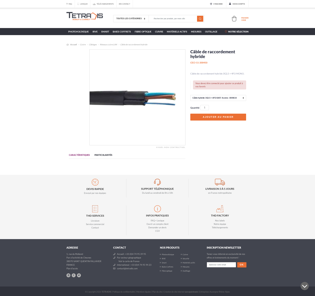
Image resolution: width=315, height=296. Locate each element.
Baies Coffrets (122, 31)
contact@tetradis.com (127, 268)
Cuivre (159, 31)
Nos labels (220, 220)
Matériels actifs (177, 31)
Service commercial (95, 224)
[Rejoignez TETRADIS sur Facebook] (74, 275)
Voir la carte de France (128, 261)
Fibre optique (143, 31)
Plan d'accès (72, 268)
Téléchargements (105, 4)
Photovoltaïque (78, 31)
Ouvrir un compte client (157, 224)
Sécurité (186, 258)
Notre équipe (220, 224)
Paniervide (245, 19)
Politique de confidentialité (123, 291)
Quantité (194, 107)
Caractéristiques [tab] (79, 155)
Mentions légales (143, 291)
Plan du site (157, 291)
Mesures (196, 31)
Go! (200, 19)
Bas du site (305, 286)
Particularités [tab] (103, 155)
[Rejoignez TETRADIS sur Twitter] (79, 275)
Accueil (73, 44)
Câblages (93, 44)
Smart (105, 31)
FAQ (70, 4)
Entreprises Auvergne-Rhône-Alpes (214, 291)
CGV (157, 231)
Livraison (95, 220)
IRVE (95, 31)
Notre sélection (238, 31)
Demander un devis (157, 227)
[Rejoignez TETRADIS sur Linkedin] (68, 275)
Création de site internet (181, 291)
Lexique (84, 4)
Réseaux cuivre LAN (108, 44)
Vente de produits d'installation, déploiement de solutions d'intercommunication (84, 18)
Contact (126, 4)
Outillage (211, 31)
